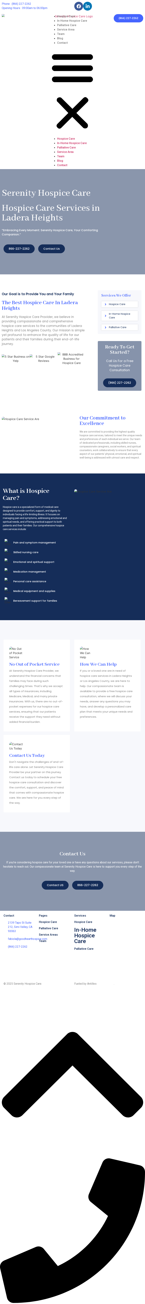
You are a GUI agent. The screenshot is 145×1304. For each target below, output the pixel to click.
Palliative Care (66, 25)
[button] (72, 90)
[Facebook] (78, 6)
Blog (60, 38)
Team (61, 34)
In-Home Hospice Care (72, 20)
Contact (62, 42)
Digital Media (105, 983)
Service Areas (48, 934)
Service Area (65, 29)
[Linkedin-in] (87, 6)
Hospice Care (66, 16)
